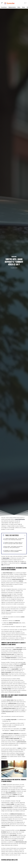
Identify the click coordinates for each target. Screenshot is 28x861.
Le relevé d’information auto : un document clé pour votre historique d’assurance (14, 539)
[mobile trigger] (2, 3)
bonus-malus (6, 558)
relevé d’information (20, 519)
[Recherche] (22, 3)
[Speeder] (9, 3)
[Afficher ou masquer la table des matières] (22, 535)
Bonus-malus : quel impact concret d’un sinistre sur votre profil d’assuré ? (13, 547)
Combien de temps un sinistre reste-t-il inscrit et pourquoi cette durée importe (13, 543)
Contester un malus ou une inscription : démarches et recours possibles (13, 551)
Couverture (14, 256)
